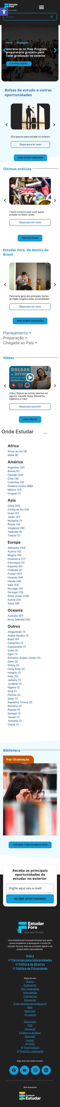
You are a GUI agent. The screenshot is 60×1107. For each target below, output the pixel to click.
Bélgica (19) (14, 555)
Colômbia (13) (16, 482)
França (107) (15, 573)
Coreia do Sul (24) (18, 509)
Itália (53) (13, 584)
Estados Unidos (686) (20, 486)
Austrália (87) (15, 615)
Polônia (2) (14, 694)
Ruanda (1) (14, 709)
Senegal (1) (14, 713)
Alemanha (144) (17, 547)
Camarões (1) (15, 642)
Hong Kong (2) (16, 668)
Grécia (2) (13, 665)
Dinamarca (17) (16, 558)
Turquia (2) (14, 535)
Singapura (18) (16, 528)
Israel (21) (13, 513)
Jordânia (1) (15, 683)
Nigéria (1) (14, 687)
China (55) (14, 505)
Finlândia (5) (15, 570)
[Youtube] (24, 1070)
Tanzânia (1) (15, 720)
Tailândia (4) (15, 531)
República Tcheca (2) (20, 702)
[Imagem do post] (30, 116)
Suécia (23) (14, 599)
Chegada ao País (19, 342)
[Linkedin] (46, 1070)
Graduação (22, 42)
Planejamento (16, 333)
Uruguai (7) (14, 493)
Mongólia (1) (15, 520)
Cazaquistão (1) (17, 646)
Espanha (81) (15, 566)
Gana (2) (13, 661)
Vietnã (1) (13, 724)
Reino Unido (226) (18, 596)
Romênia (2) (15, 706)
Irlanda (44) (14, 581)
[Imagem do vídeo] (30, 377)
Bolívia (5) (14, 471)
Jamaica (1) (14, 680)
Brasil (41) (13, 639)
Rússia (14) (14, 524)
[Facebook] (13, 1070)
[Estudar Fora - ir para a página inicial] (10, 7)
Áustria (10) (14, 551)
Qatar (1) (13, 698)
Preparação (14, 338)
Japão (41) (14, 516)
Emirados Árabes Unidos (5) (24, 657)
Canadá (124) (15, 474)
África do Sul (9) (17, 451)
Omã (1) (12, 691)
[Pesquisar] (52, 16)
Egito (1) (13, 654)
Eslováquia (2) (16, 562)
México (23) (15, 489)
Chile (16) (13, 478)
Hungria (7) (14, 672)
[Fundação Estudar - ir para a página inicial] (30, 1096)
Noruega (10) (15, 588)
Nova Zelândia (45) (19, 619)
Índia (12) (13, 676)
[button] (42, 7)
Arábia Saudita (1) (18, 635)
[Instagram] (35, 1070)
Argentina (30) (16, 467)
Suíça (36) (14, 603)
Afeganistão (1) (16, 631)
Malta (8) (13, 455)
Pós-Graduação (17, 759)
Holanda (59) (15, 577)
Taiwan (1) (14, 717)
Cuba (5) (13, 650)
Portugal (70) (15, 592)
